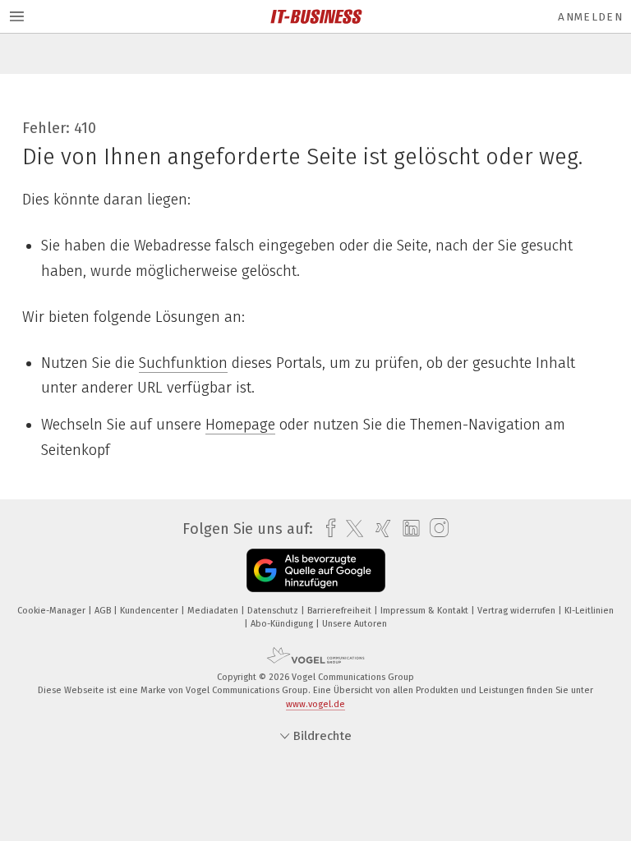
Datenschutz (274, 610)
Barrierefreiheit (340, 610)
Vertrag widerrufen (517, 610)
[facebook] (326, 528)
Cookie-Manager (52, 610)
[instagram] (435, 528)
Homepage (240, 425)
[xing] (379, 528)
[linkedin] (407, 529)
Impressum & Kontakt (425, 610)
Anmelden (590, 17)
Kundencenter (150, 610)
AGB (103, 610)
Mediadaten (214, 610)
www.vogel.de (315, 704)
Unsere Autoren (354, 623)
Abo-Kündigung (283, 623)
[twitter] (350, 528)
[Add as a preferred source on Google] (315, 570)
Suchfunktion (183, 363)
